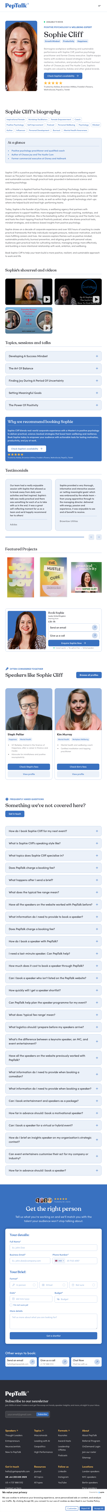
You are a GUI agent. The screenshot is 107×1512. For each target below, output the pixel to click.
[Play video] (46, 299)
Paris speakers (89, 1488)
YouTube (62, 1482)
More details (16, 1311)
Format (14, 1278)
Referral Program (91, 1440)
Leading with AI (42, 1440)
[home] (17, 6)
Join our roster (89, 1452)
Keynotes (62, 1435)
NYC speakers (89, 1477)
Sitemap (86, 1457)
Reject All (85, 1508)
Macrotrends (40, 1435)
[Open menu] (99, 6)
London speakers (90, 1471)
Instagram (63, 1477)
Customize (72, 1508)
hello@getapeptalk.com (17, 1471)
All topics (38, 1477)
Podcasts (62, 1455)
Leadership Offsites (64, 1448)
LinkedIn (62, 1471)
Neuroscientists (12, 1446)
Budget (59, 1292)
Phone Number (61, 1254)
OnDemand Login (91, 1446)
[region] (53, 505)
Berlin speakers (90, 1482)
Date (13, 1292)
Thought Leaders (13, 1435)
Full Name (15, 1241)
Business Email (18, 1254)
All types (38, 1482)
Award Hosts (64, 1440)
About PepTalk (89, 1435)
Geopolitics (39, 1446)
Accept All (98, 1508)
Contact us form (13, 1488)
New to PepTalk (13, 1452)
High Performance (43, 1452)
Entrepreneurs (12, 1440)
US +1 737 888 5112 (14, 1482)
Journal (37, 1471)
